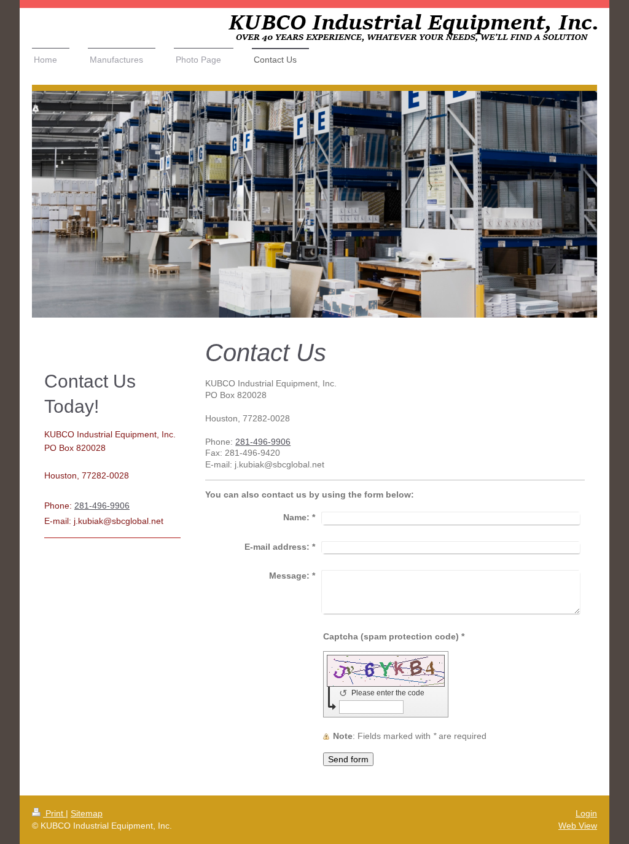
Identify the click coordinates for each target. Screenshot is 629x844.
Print (54, 813)
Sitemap (87, 813)
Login (586, 813)
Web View (577, 825)
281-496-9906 (263, 442)
